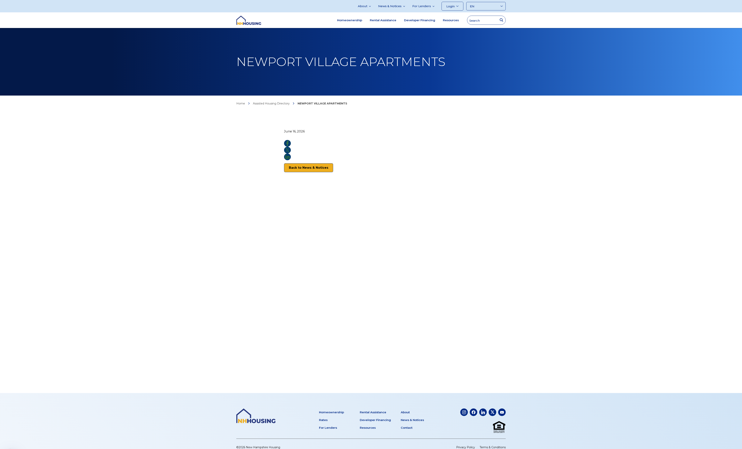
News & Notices (390, 6)
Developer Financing (419, 20)
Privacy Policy (465, 447)
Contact (407, 428)
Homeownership (349, 20)
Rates (323, 420)
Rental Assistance (383, 20)
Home (240, 103)
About (362, 6)
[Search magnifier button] (501, 20)
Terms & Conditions (493, 447)
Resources (451, 20)
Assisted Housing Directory (271, 103)
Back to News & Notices (308, 167)
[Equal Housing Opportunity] (499, 427)
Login (450, 6)
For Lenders (421, 6)
